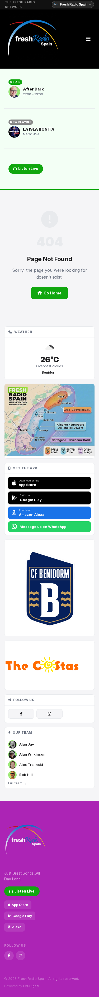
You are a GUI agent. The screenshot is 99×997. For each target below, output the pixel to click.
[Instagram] (49, 714)
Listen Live (28, 168)
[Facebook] (21, 714)
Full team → (17, 783)
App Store (20, 905)
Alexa (16, 927)
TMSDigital (31, 986)
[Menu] (88, 39)
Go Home (53, 293)
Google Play (22, 916)
